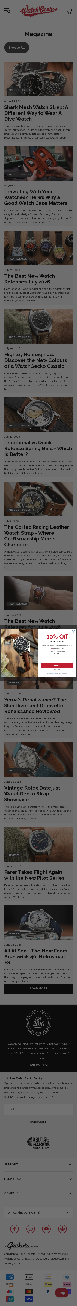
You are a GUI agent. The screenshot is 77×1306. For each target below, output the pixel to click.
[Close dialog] (73, 631)
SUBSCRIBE (57, 665)
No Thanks (57, 670)
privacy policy (54, 673)
